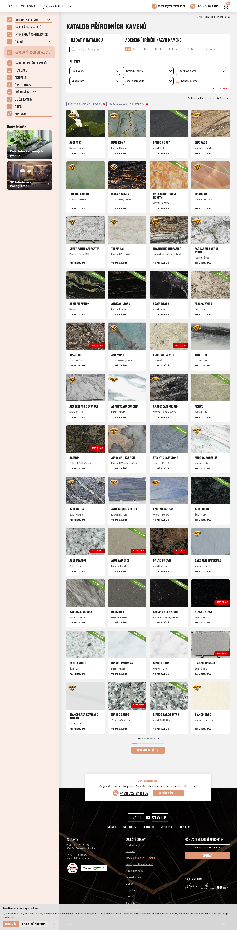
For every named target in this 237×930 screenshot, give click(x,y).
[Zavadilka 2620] (207, 887)
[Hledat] (46, 6)
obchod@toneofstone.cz (171, 5)
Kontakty (130, 903)
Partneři (130, 896)
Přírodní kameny (134, 871)
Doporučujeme (189, 81)
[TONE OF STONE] (22, 6)
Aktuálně (130, 851)
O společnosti (133, 890)
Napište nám (166, 793)
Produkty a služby (135, 845)
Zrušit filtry (219, 89)
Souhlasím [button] (10, 923)
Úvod (199, 17)
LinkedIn (150, 827)
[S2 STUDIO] (223, 888)
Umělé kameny (134, 877)
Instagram (131, 827)
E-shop (129, 884)
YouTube (187, 827)
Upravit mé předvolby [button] (33, 923)
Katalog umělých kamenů (139, 864)
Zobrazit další (145, 750)
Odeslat (207, 855)
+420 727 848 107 (207, 5)
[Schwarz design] (191, 887)
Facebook (111, 827)
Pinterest (168, 827)
